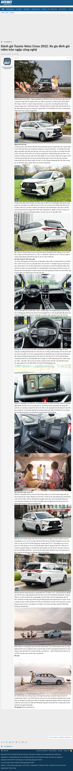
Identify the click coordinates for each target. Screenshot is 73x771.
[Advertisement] (36, 26)
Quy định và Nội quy (42, 750)
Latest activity (5, 12)
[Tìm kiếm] (70, 9)
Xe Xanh (26, 9)
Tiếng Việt (5, 750)
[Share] (68, 58)
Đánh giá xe (10, 9)
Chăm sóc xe (36, 9)
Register (12, 12)
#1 (70, 58)
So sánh (18, 9)
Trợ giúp (60, 750)
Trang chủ (66, 750)
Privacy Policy (53, 750)
